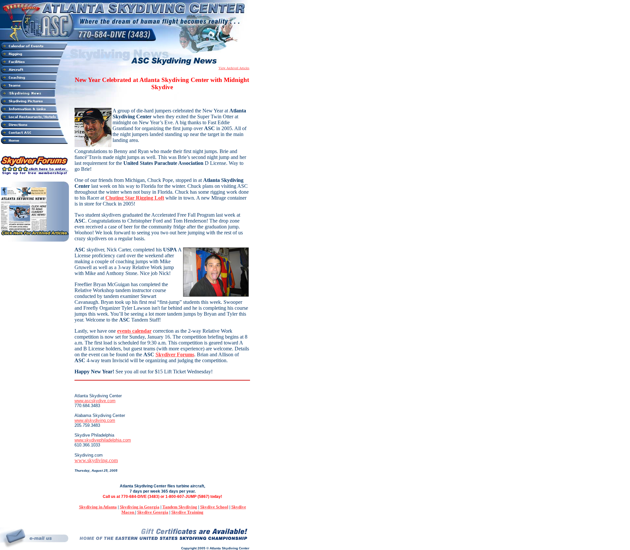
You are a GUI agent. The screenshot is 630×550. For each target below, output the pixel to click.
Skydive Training (187, 512)
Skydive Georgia (152, 512)
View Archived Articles (234, 68)
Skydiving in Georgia (139, 506)
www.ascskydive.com (95, 400)
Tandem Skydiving (179, 506)
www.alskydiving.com (94, 420)
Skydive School (214, 506)
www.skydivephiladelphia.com (102, 440)
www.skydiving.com (96, 460)
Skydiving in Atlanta (98, 506)
